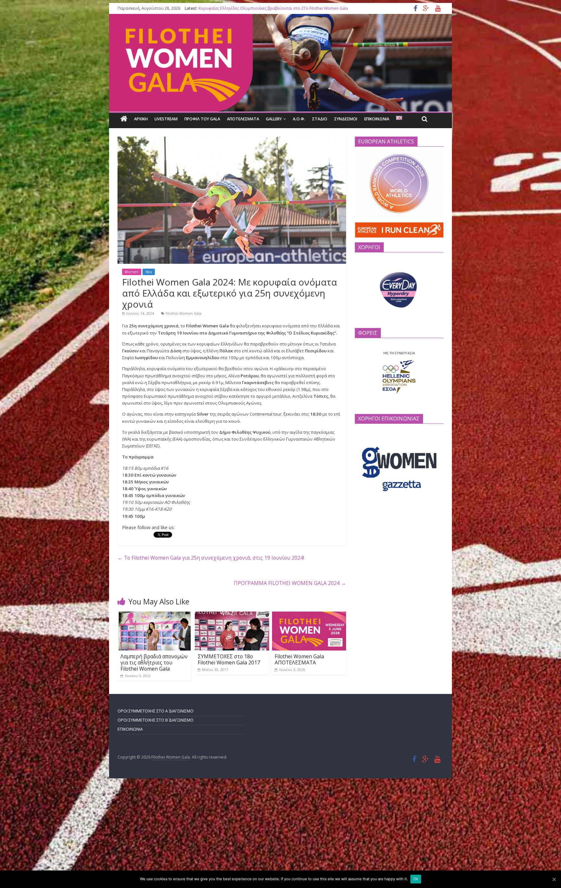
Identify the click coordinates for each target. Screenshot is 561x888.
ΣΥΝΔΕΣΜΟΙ (345, 119)
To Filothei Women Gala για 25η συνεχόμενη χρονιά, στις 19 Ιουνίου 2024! (211, 558)
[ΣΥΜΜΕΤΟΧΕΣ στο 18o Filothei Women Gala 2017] (232, 615)
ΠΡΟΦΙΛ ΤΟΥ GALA (202, 119)
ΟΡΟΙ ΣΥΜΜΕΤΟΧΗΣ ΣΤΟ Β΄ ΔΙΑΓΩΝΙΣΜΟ (155, 720)
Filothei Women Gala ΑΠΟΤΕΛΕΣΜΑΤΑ (299, 659)
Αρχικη (141, 119)
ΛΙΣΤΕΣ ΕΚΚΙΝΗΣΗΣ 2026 (220, 8)
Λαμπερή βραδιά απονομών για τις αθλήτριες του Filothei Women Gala (154, 662)
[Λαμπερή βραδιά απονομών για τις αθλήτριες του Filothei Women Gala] (155, 615)
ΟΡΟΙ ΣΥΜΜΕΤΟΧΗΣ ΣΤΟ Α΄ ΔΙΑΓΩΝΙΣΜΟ (155, 711)
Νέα (148, 272)
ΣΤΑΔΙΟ (319, 119)
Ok (415, 879)
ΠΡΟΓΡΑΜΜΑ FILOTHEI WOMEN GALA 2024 (290, 583)
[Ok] (554, 879)
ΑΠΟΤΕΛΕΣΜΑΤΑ (243, 119)
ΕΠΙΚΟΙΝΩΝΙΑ (376, 119)
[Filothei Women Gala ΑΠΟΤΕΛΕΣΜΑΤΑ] (309, 615)
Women (131, 272)
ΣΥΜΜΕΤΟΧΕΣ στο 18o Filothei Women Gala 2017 (229, 659)
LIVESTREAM (166, 119)
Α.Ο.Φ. (299, 119)
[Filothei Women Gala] (124, 119)
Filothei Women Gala (183, 313)
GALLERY (274, 119)
